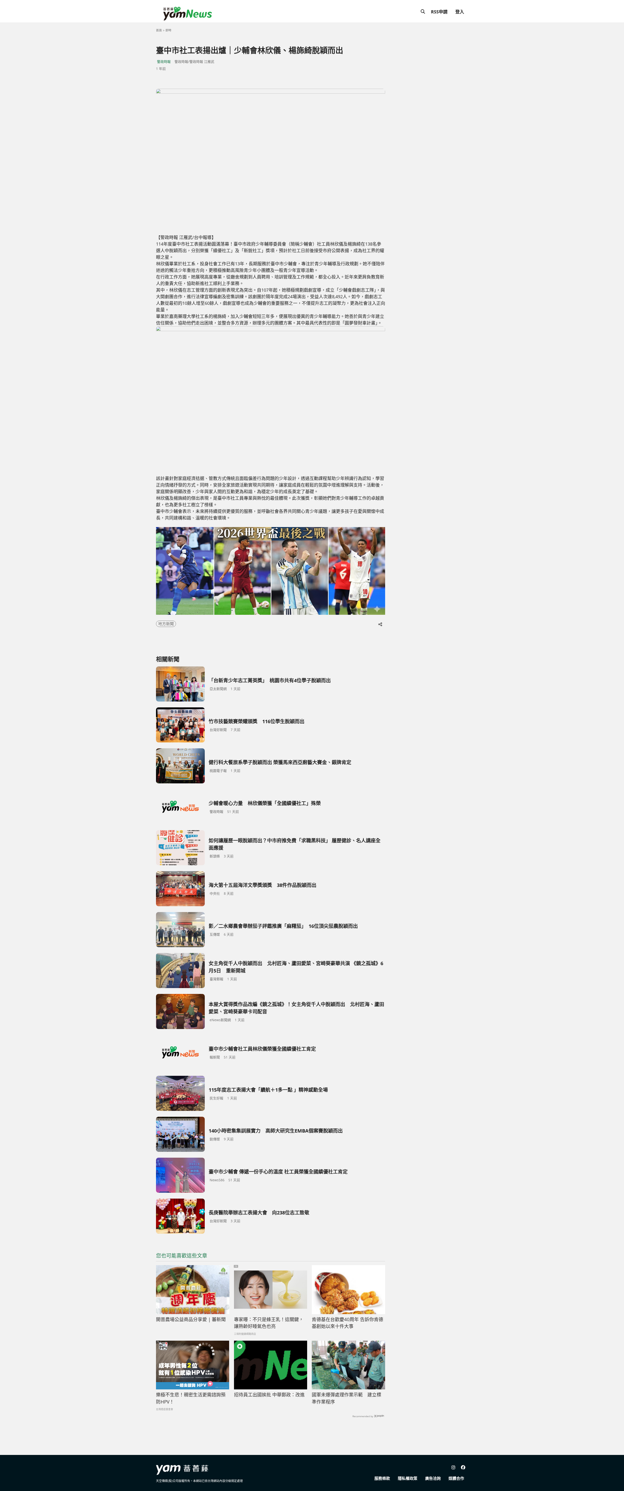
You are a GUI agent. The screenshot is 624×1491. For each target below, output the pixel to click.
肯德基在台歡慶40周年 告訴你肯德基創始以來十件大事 (347, 1323)
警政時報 (164, 61)
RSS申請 (439, 12)
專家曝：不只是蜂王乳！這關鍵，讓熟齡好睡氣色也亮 (268, 1323)
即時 (168, 30)
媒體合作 (456, 1478)
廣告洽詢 (433, 1478)
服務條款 (382, 1478)
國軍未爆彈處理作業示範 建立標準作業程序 (346, 1398)
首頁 (159, 30)
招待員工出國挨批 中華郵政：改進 (269, 1395)
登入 (459, 12)
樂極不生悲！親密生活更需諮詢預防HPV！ (190, 1398)
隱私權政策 (407, 1478)
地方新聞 (166, 623)
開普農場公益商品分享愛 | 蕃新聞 (191, 1319)
